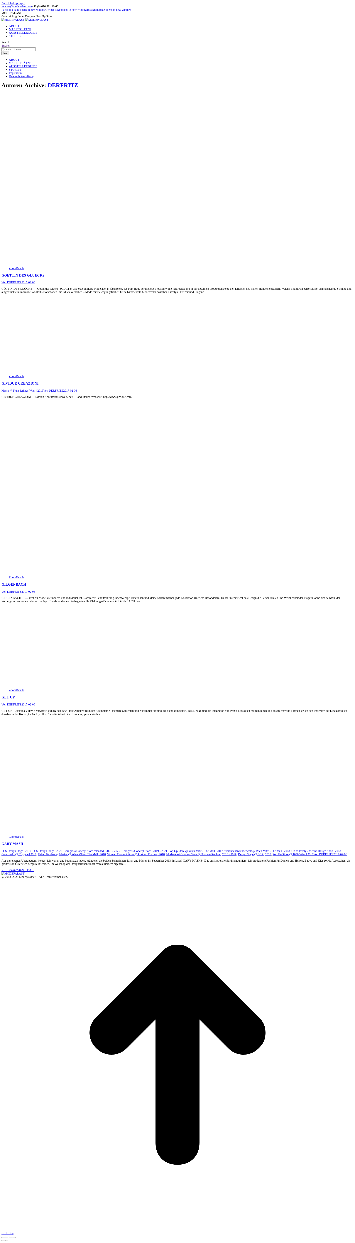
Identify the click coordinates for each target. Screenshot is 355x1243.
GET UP (8, 697)
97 (16, 870)
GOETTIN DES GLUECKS (23, 275)
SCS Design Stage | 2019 (16, 851)
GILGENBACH (13, 584)
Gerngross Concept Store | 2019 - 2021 (144, 851)
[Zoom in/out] (14, 1237)
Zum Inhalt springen (13, 3)
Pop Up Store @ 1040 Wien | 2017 (293, 854)
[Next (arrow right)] (6, 1240)
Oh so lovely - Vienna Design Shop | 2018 (316, 851)
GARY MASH (12, 844)
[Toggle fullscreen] (10, 1237)
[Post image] (66, 264)
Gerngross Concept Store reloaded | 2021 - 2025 (92, 851)
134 (29, 870)
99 (22, 870)
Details (20, 268)
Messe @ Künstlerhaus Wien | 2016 (22, 390)
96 (13, 870)
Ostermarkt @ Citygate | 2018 (18, 854)
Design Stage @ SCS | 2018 (254, 854)
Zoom (12, 268)
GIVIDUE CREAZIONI (19, 383)
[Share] (6, 1237)
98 (19, 870)
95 (10, 870)
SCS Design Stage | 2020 (47, 851)
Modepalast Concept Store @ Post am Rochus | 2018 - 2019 (201, 854)
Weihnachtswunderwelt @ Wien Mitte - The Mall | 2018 (257, 851)
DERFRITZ (63, 85)
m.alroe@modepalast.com (16, 6)
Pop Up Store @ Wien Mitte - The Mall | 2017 (196, 851)
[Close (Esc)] (2, 1237)
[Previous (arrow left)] (2, 1240)
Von (11, 282)
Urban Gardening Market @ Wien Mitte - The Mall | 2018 (72, 854)
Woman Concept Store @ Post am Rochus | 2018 (136, 854)
